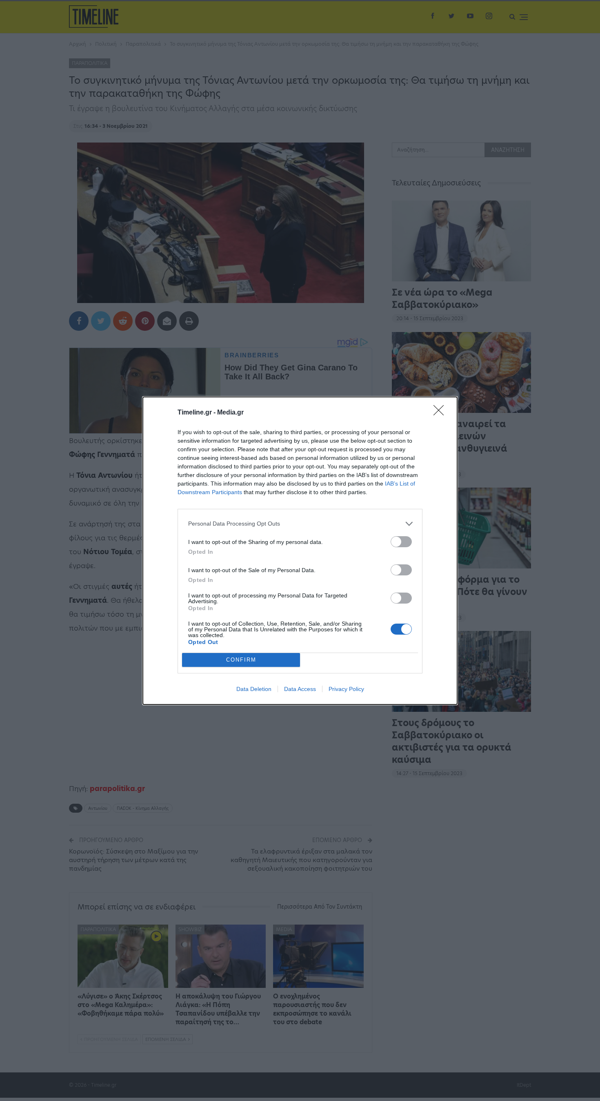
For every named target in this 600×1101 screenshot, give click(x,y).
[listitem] (300, 523)
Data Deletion (253, 689)
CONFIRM (241, 660)
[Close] (441, 413)
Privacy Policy (346, 689)
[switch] (401, 541)
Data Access (300, 689)
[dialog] (300, 550)
